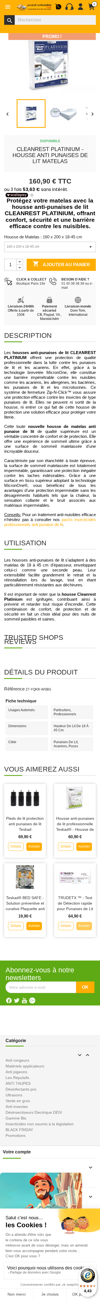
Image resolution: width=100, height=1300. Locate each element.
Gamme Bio (16, 1118)
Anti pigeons (16, 1072)
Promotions (16, 1135)
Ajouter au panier (61, 263)
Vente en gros (18, 1101)
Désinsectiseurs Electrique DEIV (34, 1112)
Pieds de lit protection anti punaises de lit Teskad (25, 824)
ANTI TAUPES (18, 1083)
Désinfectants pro (21, 1089)
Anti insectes (17, 1106)
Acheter (34, 846)
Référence (14, 689)
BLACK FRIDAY (19, 1130)
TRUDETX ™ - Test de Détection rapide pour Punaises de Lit (75, 903)
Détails (16, 846)
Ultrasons (14, 1095)
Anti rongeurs (17, 1060)
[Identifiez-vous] (80, 8)
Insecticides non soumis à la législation (40, 1124)
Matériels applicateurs (25, 1066)
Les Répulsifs (17, 1077)
